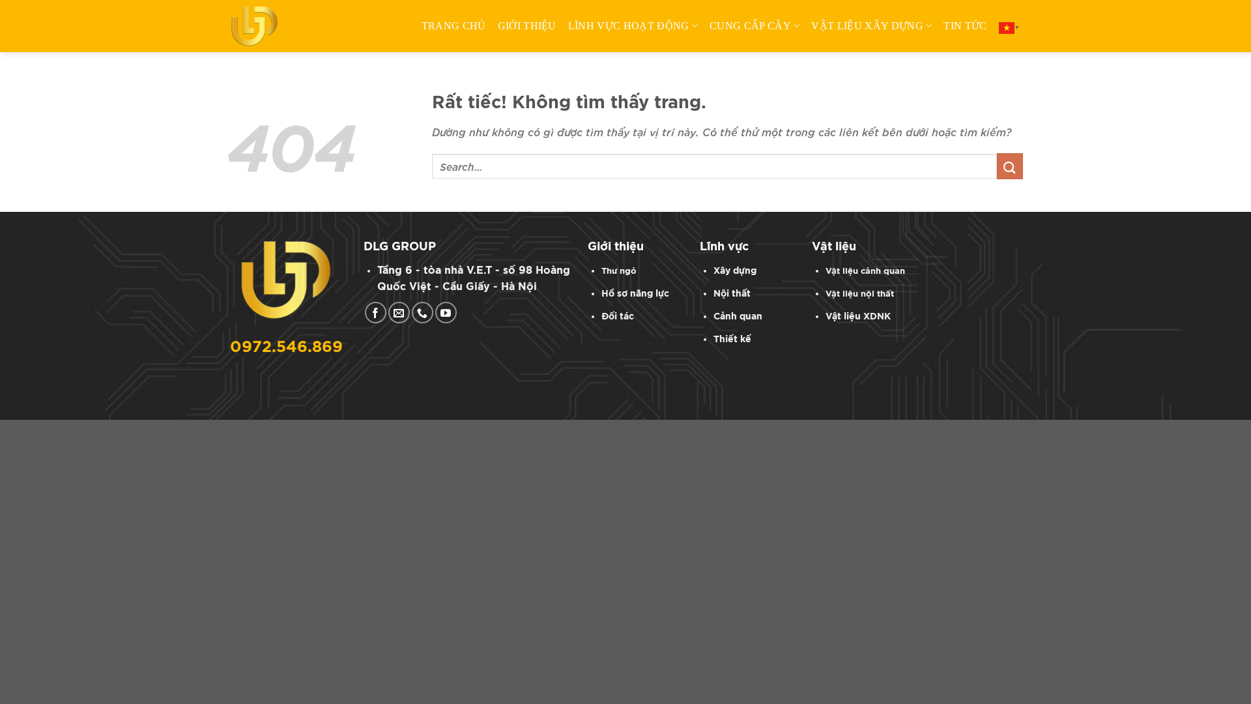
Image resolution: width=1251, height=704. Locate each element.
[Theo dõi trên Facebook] (375, 312)
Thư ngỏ (619, 271)
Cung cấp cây (750, 25)
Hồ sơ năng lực (635, 294)
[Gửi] (1010, 166)
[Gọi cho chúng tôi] (422, 312)
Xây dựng (734, 271)
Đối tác (617, 316)
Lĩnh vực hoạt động (628, 25)
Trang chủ (454, 25)
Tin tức (964, 25)
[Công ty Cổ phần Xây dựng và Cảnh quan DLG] (260, 26)
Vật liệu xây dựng (867, 25)
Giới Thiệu (527, 25)
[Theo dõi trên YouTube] (446, 312)
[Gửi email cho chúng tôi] (399, 312)
